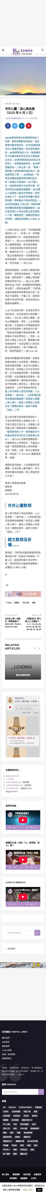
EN (4, 1107)
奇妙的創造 (24, 1124)
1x (21, 709)
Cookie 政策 (7, 1050)
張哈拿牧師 (35, 1128)
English (12, 1107)
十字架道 (9, 779)
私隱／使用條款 (8, 1054)
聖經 (15, 1150)
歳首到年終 (7, 1137)
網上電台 (5, 1174)
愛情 (5, 1133)
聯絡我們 (6, 1046)
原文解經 (15, 1120)
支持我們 (11, 948)
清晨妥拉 (27, 1137)
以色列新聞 (16, 1111)
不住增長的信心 (12, 788)
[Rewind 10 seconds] (16, 708)
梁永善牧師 (28, 1133)
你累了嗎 (27, 1111)
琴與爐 (5, 1145)
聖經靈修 (23, 1178)
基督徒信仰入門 (12, 776)
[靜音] (32, 827)
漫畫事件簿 (20, 1141)
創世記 (34, 1116)
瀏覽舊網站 (7, 1058)
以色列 (5, 1111)
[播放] (10, 827)
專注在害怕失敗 (23, 675)
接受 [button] (39, 1190)
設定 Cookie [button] (28, 1189)
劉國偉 (16, 603)
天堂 (15, 1124)
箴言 (35, 1145)
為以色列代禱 (33, 1141)
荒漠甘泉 (23, 1150)
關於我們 (6, 1038)
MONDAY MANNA (25, 1107)
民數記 (17, 1137)
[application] (23, 820)
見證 (32, 1150)
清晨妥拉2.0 (7, 1141)
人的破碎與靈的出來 (14, 785)
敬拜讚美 (13, 1178)
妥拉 (34, 1124)
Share (36, 713)
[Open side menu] (3, 50)
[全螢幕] (36, 827)
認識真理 (37, 1174)
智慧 (18, 1133)
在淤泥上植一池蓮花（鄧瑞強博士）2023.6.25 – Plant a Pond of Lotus (13, 622)
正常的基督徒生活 (13, 782)
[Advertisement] (23, 23)
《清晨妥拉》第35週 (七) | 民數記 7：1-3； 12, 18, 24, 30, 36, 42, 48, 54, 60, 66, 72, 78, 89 (33, 624)
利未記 (26, 1116)
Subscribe (26, 713)
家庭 (15, 1128)
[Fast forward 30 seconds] (26, 708)
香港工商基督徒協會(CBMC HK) (17, 118)
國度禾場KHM (27, 1120)
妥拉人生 (6, 1128)
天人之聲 (6, 1124)
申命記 (14, 1145)
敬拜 (11, 1133)
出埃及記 (16, 1116)
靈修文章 (23, 1154)
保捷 (35, 1111)
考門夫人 (6, 1150)
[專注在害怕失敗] (23, 667)
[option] (23, 731)
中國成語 (38, 1107)
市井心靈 (8, 104)
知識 (29, 1145)
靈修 (33, 603)
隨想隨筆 (16, 1174)
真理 (22, 1145)
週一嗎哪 (6, 1154)
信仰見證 (6, 1116)
